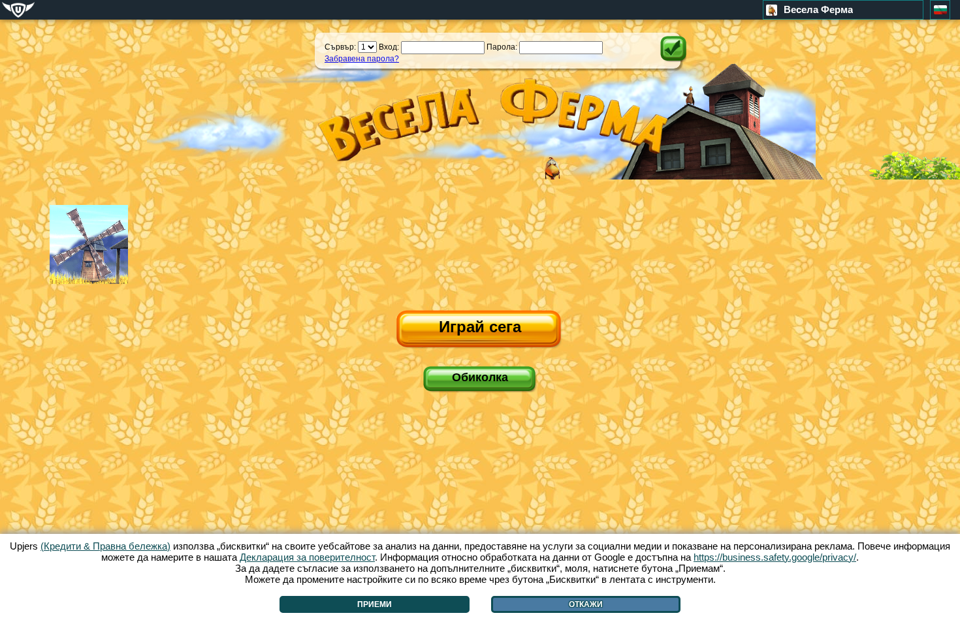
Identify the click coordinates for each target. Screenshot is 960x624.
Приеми (374, 604)
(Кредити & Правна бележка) (105, 546)
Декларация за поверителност (307, 557)
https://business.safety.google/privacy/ (775, 557)
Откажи (586, 604)
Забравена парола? (362, 58)
